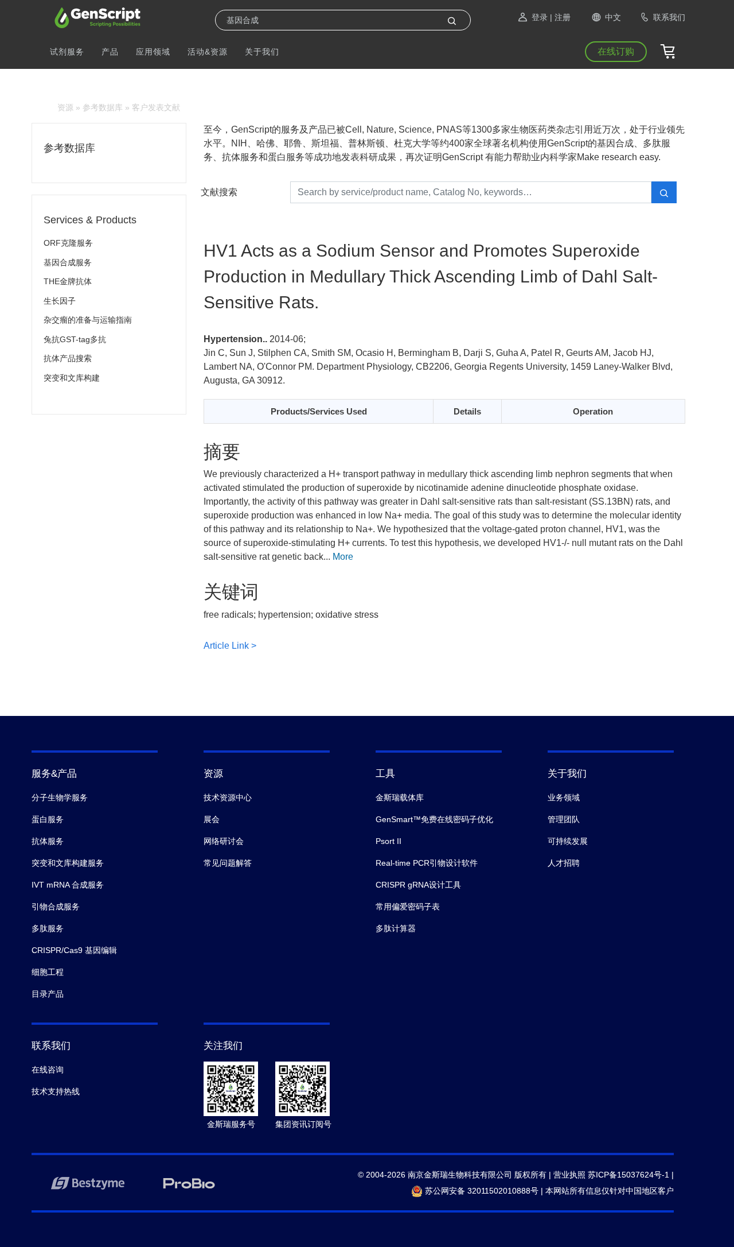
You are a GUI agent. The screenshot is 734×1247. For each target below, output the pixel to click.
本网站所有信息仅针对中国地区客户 (609, 1190)
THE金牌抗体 (68, 281)
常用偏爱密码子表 (408, 906)
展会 (212, 819)
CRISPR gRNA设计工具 (418, 884)
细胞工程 (48, 972)
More (343, 556)
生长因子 (60, 300)
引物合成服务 (56, 906)
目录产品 (48, 993)
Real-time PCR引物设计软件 (427, 863)
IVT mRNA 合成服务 (68, 884)
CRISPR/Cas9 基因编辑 (74, 950)
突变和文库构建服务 (68, 863)
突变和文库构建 (72, 377)
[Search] (452, 20)
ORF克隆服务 (68, 242)
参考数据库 (103, 107)
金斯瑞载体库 (400, 797)
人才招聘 (564, 863)
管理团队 (564, 819)
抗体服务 (48, 841)
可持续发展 (568, 841)
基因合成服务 (68, 262)
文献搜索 (219, 192)
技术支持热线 (56, 1091)
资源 (65, 107)
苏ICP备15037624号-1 (628, 1174)
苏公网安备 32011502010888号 (480, 1190)
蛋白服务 (48, 819)
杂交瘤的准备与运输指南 (88, 319)
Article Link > (230, 645)
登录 (540, 17)
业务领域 (564, 797)
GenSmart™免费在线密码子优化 (434, 819)
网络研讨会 (224, 841)
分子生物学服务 (60, 797)
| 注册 (560, 17)
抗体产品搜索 (68, 358)
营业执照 (569, 1174)
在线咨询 (48, 1069)
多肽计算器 (396, 928)
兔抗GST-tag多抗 (75, 339)
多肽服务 (48, 928)
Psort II (388, 841)
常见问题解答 (228, 863)
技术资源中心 (228, 797)
